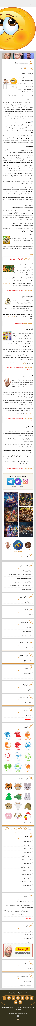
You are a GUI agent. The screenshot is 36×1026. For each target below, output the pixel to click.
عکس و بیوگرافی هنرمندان (25, 985)
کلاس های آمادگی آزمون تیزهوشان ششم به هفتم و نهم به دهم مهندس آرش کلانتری (19, 906)
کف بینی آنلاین (28, 413)
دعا (30, 677)
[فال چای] (26, 529)
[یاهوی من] (31, 998)
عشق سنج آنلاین (27, 702)
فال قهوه (29, 627)
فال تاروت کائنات (27, 848)
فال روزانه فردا (27, 981)
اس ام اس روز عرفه (26, 570)
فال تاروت (24, 363)
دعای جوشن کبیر (27, 673)
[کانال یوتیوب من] (20, 1002)
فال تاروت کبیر (27, 845)
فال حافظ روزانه (6, 283)
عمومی (23, 556)
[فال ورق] (11, 529)
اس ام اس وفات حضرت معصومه (24, 578)
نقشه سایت (11, 1013)
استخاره (31, 254)
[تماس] (13, 998)
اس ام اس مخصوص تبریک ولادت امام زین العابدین (19, 574)
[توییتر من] (9, 998)
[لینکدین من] (15, 1002)
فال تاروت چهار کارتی (26, 859)
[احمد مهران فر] (29, 56)
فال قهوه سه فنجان (27, 631)
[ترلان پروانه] (18, 56)
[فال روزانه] (11, 500)
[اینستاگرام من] (18, 998)
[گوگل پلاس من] (4, 998)
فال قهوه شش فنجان (26, 635)
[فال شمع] (11, 514)
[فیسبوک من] (22, 998)
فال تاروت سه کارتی (26, 856)
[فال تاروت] (26, 500)
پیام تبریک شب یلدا (26, 942)
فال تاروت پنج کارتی (26, 863)
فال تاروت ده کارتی (26, 874)
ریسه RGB (28, 715)
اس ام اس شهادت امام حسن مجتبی (23, 582)
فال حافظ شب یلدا (27, 938)
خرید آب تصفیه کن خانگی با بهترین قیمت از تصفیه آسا (19, 901)
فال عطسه (29, 968)
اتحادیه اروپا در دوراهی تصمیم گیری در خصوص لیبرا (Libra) (17, 911)
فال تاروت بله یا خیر (26, 885)
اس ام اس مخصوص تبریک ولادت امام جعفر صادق (20, 585)
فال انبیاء (29, 614)
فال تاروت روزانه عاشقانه (25, 881)
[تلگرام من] (27, 998)
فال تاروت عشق (27, 878)
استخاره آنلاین (28, 602)
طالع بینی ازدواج (11, 316)
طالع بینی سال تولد (27, 822)
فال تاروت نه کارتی (27, 870)
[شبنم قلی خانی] (7, 56)
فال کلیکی (29, 690)
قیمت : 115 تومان (18, 830)
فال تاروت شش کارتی (26, 867)
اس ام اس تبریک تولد (26, 589)
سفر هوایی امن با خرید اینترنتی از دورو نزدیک (21, 914)
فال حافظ (17, 283)
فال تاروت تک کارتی (26, 852)
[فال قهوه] (26, 514)
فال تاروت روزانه (27, 841)
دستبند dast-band (21, 63)
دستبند (18, 11)
